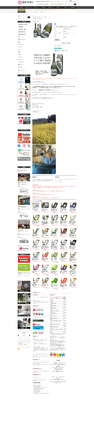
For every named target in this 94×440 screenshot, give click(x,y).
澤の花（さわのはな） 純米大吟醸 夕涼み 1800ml (45, 272)
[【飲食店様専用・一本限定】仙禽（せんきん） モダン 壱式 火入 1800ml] (54, 205)
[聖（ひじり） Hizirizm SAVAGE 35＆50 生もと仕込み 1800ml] (54, 280)
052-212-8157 (20, 237)
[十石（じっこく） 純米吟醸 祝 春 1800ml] (35, 267)
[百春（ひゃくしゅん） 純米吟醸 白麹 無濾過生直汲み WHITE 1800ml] (54, 217)
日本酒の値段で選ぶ (21, 31)
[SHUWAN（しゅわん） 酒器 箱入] (35, 205)
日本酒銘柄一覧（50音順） (23, 24)
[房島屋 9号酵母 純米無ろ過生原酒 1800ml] (35, 231)
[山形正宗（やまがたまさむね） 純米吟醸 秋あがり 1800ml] (72, 280)
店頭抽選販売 (73, 7)
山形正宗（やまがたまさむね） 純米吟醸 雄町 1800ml (63, 272)
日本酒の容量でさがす (22, 34)
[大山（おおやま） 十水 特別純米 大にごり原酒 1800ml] (54, 267)
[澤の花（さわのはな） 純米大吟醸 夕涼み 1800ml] (45, 267)
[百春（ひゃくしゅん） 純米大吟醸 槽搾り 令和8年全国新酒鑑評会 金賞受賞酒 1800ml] (45, 217)
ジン (19, 49)
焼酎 (19, 41)
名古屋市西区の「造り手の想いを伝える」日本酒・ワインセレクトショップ (46, 1)
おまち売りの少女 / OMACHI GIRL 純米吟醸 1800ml (45, 285)
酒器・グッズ (20, 64)
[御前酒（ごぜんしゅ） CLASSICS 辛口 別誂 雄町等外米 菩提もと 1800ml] (72, 255)
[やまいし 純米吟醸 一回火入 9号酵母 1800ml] (54, 255)
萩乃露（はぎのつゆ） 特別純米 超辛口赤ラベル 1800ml (45, 259)
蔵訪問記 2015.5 (22, 329)
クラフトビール (21, 44)
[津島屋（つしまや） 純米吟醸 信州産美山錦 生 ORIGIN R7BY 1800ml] (72, 217)
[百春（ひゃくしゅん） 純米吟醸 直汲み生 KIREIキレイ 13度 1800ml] (63, 217)
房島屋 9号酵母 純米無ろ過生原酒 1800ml (35, 235)
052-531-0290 (20, 186)
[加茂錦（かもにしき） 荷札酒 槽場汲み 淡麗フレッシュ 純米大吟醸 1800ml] (45, 242)
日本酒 (21, 7)
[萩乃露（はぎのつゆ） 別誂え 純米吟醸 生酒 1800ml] (35, 255)
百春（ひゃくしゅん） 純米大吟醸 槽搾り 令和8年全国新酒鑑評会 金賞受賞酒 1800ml (45, 223)
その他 (19, 54)
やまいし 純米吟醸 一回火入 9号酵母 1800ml (54, 259)
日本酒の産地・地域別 (22, 29)
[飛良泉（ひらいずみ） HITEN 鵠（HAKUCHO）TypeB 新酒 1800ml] (63, 242)
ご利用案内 (43, 7)
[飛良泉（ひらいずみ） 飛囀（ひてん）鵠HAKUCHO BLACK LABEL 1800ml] (72, 242)
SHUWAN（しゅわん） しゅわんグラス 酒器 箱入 (45, 209)
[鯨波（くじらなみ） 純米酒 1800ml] (54, 231)
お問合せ (58, 7)
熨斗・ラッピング (21, 70)
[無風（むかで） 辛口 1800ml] (63, 231)
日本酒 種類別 (20, 26)
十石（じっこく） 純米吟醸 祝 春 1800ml (35, 272)
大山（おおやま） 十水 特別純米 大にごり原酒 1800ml (54, 272)
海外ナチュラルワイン (28, 7)
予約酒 (65, 7)
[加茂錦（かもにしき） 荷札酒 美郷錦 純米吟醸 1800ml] (72, 231)
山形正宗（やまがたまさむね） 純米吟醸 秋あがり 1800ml (72, 285)
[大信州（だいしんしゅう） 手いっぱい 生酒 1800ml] (63, 255)
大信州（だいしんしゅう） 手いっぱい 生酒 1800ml (63, 259)
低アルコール (20, 59)
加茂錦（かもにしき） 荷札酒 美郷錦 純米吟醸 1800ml (73, 235)
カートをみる (68, 1)
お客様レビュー (50, 7)
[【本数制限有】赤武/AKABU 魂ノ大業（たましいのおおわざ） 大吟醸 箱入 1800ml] (72, 267)
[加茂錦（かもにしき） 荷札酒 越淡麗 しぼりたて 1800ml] (35, 242)
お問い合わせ (20, 273)
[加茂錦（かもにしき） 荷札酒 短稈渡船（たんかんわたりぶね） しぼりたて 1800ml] (54, 242)
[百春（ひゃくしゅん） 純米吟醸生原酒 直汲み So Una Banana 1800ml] (35, 217)
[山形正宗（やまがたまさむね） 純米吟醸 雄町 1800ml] (63, 267)
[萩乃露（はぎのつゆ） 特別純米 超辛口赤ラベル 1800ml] (45, 255)
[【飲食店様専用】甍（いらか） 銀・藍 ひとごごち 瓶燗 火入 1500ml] (72, 205)
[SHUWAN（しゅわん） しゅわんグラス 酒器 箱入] (45, 205)
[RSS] (18, 349)
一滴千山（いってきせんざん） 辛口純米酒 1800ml (45, 235)
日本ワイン (36, 7)
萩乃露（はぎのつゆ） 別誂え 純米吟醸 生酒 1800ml (36, 259)
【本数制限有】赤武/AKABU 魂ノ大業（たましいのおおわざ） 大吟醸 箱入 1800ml (72, 273)
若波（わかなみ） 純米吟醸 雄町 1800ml (35, 285)
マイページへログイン (61, 1)
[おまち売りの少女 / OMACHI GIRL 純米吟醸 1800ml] (45, 280)
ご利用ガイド (74, 1)
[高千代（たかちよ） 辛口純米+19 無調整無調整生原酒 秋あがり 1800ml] (63, 280)
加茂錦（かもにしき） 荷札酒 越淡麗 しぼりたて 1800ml (36, 247)
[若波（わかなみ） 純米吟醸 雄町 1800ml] (35, 280)
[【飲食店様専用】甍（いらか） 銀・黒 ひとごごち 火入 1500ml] (63, 205)
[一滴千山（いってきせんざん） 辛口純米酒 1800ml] (45, 231)
